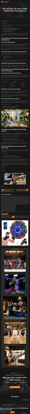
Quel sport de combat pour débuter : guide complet (12, 344)
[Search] (13, 217)
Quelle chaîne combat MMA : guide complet (11, 294)
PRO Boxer (6, 1)
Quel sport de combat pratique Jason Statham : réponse (11, 320)
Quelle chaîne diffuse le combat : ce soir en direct (11, 272)
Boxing (3, 186)
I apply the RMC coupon (15, 387)
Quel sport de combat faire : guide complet (11, 366)
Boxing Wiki (3, 169)
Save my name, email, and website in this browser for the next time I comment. (13, 211)
